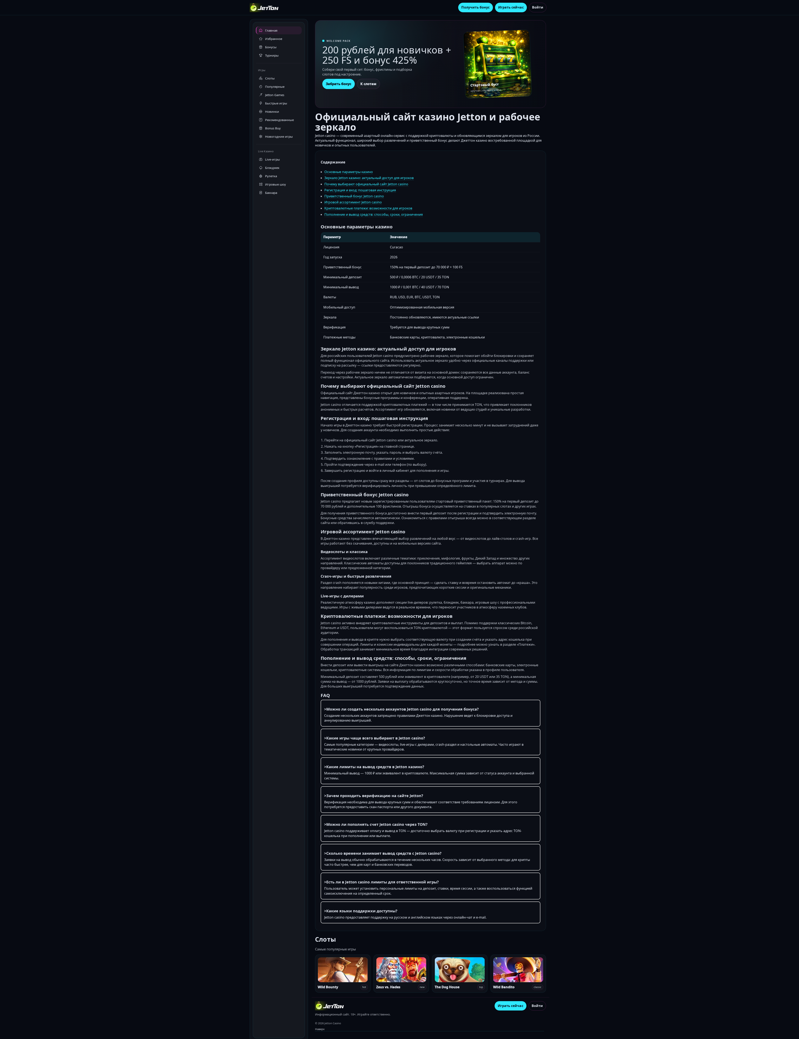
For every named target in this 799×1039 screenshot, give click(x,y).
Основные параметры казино (348, 172)
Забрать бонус (338, 84)
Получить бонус (475, 7)
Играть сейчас (511, 7)
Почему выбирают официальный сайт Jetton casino (366, 184)
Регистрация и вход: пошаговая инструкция (360, 190)
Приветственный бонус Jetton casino (354, 196)
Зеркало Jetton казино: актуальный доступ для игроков (369, 178)
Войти (537, 7)
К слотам (368, 84)
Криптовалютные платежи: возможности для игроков (368, 208)
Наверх (320, 1029)
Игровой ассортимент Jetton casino (353, 202)
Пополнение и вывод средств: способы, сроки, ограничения (373, 214)
